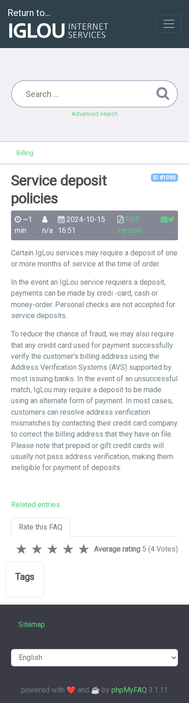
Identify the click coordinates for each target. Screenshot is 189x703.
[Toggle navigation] (169, 24)
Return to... (28, 12)
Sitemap (31, 624)
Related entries (35, 504)
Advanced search (95, 113)
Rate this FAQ (40, 527)
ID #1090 (164, 177)
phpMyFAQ (129, 690)
